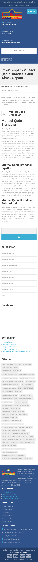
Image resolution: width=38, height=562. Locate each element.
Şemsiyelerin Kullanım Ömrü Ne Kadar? (13, 455)
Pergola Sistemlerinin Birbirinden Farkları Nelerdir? (17, 436)
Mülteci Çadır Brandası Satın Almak (22, 102)
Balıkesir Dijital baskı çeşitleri (12, 381)
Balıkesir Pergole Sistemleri (12, 391)
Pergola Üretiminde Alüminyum (11, 439)
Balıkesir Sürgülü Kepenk (9, 395)
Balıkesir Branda (24, 5)
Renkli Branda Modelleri (27, 442)
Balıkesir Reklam (7, 277)
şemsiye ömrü (28, 458)
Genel (3, 295)
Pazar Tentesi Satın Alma (9, 427)
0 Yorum (7, 105)
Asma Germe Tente (7, 364)
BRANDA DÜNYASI (7, 507)
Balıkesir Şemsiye (7, 283)
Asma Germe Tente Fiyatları (23, 364)
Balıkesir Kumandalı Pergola (10, 384)
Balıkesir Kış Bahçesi (9, 265)
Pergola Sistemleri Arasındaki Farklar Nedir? (16, 351)
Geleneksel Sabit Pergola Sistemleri (13, 411)
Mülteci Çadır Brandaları (17, 113)
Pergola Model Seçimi (9, 347)
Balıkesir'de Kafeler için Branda (11, 370)
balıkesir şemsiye (7, 402)
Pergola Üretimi (7, 342)
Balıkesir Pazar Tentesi (9, 388)
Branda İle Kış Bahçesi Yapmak (11, 408)
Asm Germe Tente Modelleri (10, 367)
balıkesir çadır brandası (9, 398)
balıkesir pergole (25, 388)
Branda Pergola (7, 405)
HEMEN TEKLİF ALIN (19, 50)
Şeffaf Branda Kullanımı (9, 452)
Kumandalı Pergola (21, 414)
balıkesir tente (26, 395)
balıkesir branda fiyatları (26, 374)
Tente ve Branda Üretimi (10, 349)
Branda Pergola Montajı (21, 405)
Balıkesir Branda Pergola (9, 378)
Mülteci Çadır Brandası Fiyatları (11, 421)
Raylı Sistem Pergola (9, 344)
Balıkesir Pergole (8, 271)
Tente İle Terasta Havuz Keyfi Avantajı (13, 449)
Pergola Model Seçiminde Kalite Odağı (13, 430)
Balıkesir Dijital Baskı (27, 378)
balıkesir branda (9, 374)
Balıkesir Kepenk (7, 259)
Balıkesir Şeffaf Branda (26, 398)
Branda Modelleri (21, 402)
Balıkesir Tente (13, 5)
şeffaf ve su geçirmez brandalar (12, 458)
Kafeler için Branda (8, 414)
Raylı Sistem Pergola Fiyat (10, 442)
